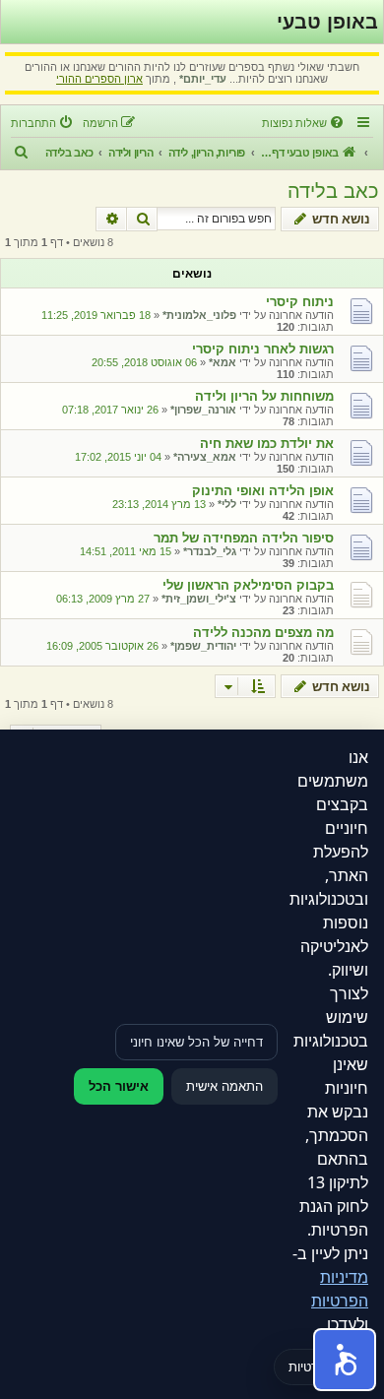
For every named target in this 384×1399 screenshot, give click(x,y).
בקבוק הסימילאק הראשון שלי (248, 585)
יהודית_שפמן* (203, 646)
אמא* (222, 362)
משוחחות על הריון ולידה (264, 396)
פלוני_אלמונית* (199, 315)
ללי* (227, 504)
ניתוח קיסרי (300, 301)
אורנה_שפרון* (203, 409)
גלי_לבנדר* (209, 551)
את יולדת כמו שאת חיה (267, 443)
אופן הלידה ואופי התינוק (263, 490)
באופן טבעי (327, 21)
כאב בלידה (333, 191)
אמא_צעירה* (204, 457)
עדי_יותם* (202, 79)
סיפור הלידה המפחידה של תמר (244, 538)
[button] (344, 1359)
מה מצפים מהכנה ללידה (263, 632)
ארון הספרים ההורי (99, 79)
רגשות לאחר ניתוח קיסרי (263, 349)
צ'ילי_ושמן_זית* (198, 598)
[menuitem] (304, 123)
